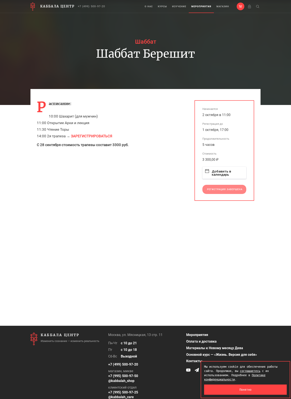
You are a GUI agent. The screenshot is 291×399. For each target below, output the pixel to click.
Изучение (179, 6)
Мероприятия (201, 6)
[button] (240, 6)
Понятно (245, 389)
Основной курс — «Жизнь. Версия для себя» (221, 355)
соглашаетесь (250, 371)
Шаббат (145, 41)
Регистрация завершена (224, 189)
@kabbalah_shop (121, 381)
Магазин (222, 6)
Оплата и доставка (201, 341)
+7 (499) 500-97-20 (91, 6)
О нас (149, 6)
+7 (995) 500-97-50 (123, 376)
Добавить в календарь (221, 173)
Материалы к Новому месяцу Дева (214, 348)
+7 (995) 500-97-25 (123, 392)
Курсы (162, 6)
